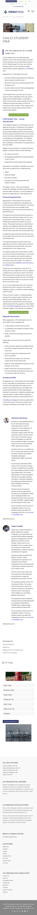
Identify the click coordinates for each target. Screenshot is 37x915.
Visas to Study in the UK (10, 770)
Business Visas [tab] (9, 690)
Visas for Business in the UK (11, 768)
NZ (25, 1)
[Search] (28, 11)
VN (16, 3)
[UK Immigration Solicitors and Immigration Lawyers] (15, 11)
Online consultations (9, 785)
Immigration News (8, 880)
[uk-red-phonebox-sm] (18, 676)
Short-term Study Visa (8, 644)
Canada (11, 3)
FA (19, 3)
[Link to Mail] (22, 911)
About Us (5, 878)
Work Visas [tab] (7, 685)
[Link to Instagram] (17, 911)
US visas (5, 863)
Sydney (5, 851)
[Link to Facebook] (12, 911)
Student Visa (6, 647)
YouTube (5, 887)
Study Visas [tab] (8, 695)
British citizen (10, 265)
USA (29, 1)
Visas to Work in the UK (10, 766)
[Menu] (32, 11)
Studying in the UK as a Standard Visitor (13, 650)
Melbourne (6, 846)
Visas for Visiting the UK (10, 772)
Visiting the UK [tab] (9, 699)
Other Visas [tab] (8, 704)
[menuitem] (11, 1)
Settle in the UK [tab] (9, 709)
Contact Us (6, 876)
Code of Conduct (7, 889)
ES (25, 3)
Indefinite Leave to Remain (24, 263)
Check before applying (13, 306)
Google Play (6, 882)
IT (22, 3)
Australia (21, 1)
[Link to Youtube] (25, 911)
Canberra (5, 849)
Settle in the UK (7, 774)
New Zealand (18, 818)
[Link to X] (19, 911)
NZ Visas (5, 858)
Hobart (5, 853)
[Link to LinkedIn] (14, 911)
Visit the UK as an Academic (10, 652)
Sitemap (5, 892)
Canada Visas (7, 860)
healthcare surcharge (10, 400)
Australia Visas (7, 856)
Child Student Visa (8, 641)
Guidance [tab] (7, 713)
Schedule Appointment (11, 1)
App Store (5, 885)
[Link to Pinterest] (27, 911)
